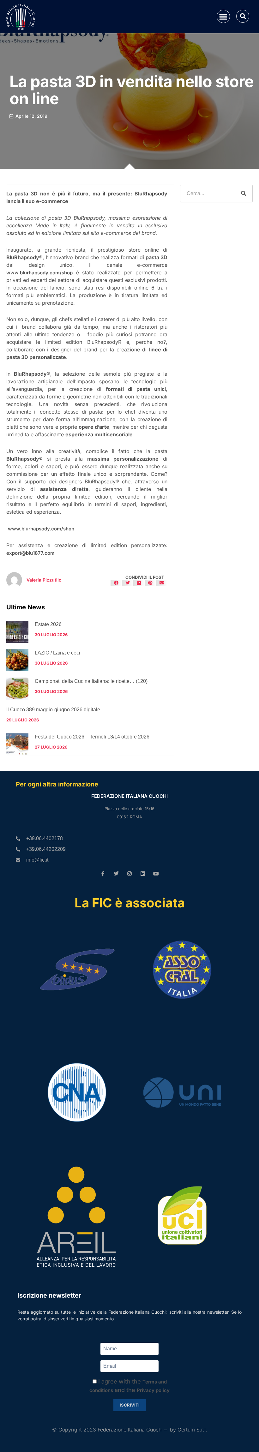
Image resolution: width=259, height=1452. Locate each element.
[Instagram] (129, 874)
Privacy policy (153, 1390)
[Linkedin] (143, 874)
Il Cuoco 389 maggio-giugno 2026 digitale (53, 709)
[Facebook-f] (103, 874)
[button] (223, 16)
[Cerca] (243, 193)
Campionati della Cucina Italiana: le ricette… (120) (91, 681)
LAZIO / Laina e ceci (57, 652)
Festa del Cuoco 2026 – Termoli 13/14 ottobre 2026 (92, 736)
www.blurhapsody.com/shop (39, 273)
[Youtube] (156, 874)
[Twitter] (116, 874)
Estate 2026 (48, 624)
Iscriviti (130, 1404)
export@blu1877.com (30, 553)
